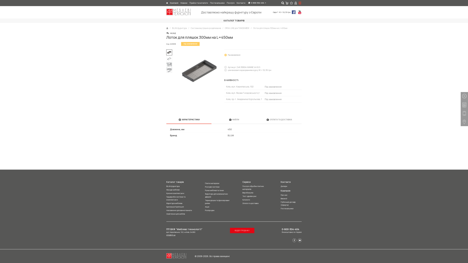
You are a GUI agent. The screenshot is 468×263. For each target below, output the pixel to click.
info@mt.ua (170, 235)
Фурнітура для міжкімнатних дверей (216, 195)
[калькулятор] (300, 3)
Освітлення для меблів (175, 214)
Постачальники (287, 208)
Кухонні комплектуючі (175, 193)
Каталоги (246, 200)
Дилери (284, 186)
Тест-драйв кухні (249, 196)
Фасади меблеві (173, 190)
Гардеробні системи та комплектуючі (175, 198)
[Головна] (167, 3)
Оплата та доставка (250, 203)
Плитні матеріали (212, 183)
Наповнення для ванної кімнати (179, 210)
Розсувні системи (212, 187)
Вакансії (284, 198)
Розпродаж (209, 210)
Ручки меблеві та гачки (214, 190)
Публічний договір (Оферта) (288, 203)
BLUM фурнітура (173, 186)
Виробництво (247, 193)
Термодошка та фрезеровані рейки (217, 201)
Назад (173, 33)
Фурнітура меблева (174, 203)
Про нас (284, 195)
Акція (207, 207)
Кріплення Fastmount (175, 207)
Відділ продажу (242, 230)
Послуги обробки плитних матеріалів (253, 187)
